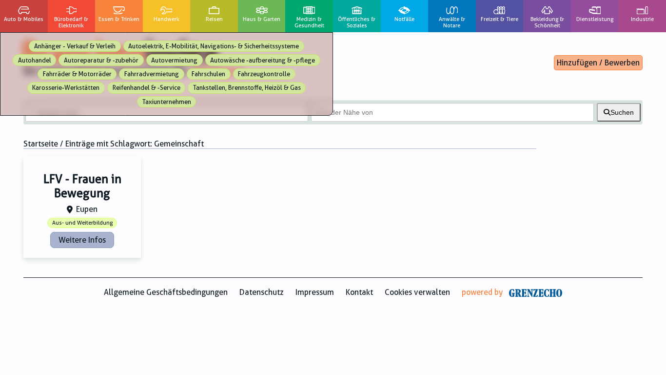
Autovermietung (174, 60)
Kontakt (359, 292)
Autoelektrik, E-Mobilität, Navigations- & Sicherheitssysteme (213, 46)
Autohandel (34, 60)
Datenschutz (261, 292)
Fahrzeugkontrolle (264, 74)
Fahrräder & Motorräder (77, 74)
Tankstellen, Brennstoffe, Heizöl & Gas (247, 87)
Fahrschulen (208, 74)
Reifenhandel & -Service (146, 87)
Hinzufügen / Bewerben (598, 62)
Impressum (314, 292)
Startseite (40, 143)
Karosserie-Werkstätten (65, 87)
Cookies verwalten (417, 292)
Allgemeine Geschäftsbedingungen (166, 292)
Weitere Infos (82, 240)
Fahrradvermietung (151, 74)
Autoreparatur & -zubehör (101, 60)
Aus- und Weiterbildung (82, 223)
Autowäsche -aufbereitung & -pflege (262, 60)
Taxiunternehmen (166, 101)
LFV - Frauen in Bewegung (82, 186)
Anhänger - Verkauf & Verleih (75, 46)
